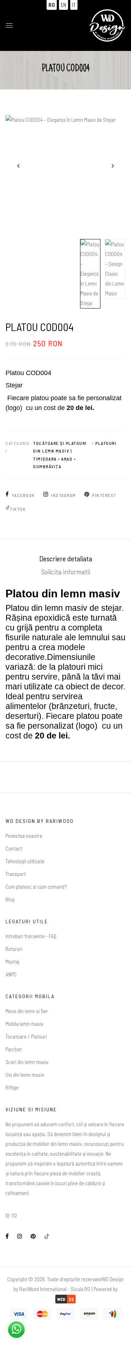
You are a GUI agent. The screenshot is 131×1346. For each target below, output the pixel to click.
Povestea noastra (23, 835)
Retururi (14, 948)
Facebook (23, 495)
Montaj (12, 961)
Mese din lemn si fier (26, 1011)
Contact (13, 848)
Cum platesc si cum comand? (36, 886)
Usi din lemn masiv (24, 1074)
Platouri (105, 443)
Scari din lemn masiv (26, 1062)
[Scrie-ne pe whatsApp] (16, 1328)
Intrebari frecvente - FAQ (30, 936)
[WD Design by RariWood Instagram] (19, 1236)
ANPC (11, 974)
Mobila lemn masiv (24, 1023)
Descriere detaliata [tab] (65, 558)
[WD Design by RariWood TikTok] (46, 1236)
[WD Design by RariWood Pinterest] (33, 1236)
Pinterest (104, 495)
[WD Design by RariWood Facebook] (7, 1236)
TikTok (17, 508)
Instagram (63, 495)
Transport (15, 874)
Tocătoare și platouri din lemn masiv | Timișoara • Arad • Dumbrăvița (60, 455)
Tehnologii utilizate (24, 861)
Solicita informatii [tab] (65, 571)
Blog (10, 899)
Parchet (13, 1049)
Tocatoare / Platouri (26, 1036)
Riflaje (12, 1087)
